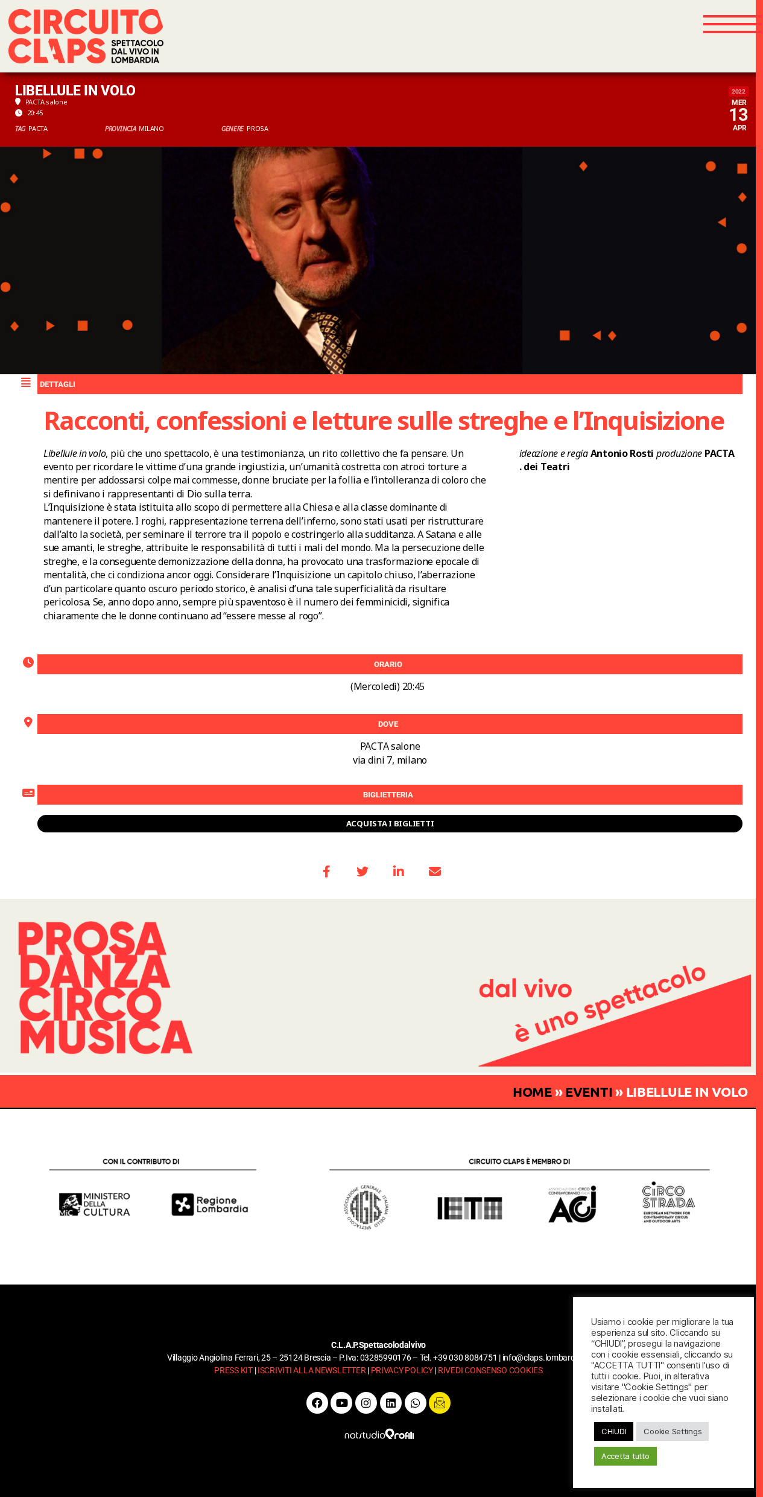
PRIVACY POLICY (402, 1370)
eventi (588, 1092)
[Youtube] (341, 1403)
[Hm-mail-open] (440, 1403)
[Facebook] (317, 1403)
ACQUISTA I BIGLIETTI (390, 823)
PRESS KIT (233, 1370)
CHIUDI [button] (613, 1431)
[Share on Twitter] (362, 872)
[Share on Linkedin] (399, 872)
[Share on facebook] (326, 872)
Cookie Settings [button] (672, 1431)
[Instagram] (366, 1403)
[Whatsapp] (415, 1403)
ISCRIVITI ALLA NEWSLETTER (312, 1370)
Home (532, 1092)
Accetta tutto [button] (625, 1456)
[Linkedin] (391, 1403)
